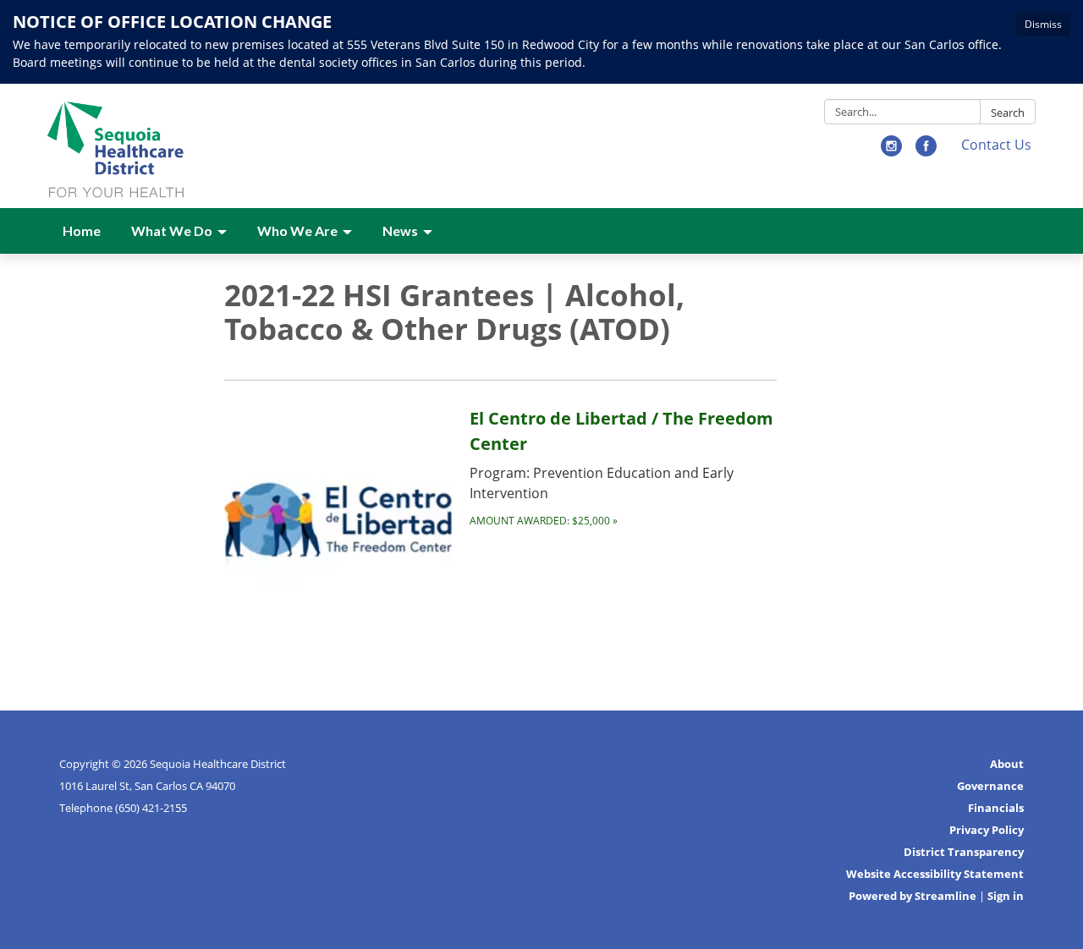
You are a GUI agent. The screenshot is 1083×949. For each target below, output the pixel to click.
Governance (990, 785)
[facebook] (926, 151)
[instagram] (891, 151)
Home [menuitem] (82, 230)
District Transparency (964, 851)
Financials (996, 807)
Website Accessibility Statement (935, 873)
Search (1008, 112)
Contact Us (996, 144)
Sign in (1005, 895)
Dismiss (1043, 24)
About (1007, 763)
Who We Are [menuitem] (297, 230)
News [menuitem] (400, 230)
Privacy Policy (986, 829)
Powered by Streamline (912, 895)
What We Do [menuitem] (171, 230)
